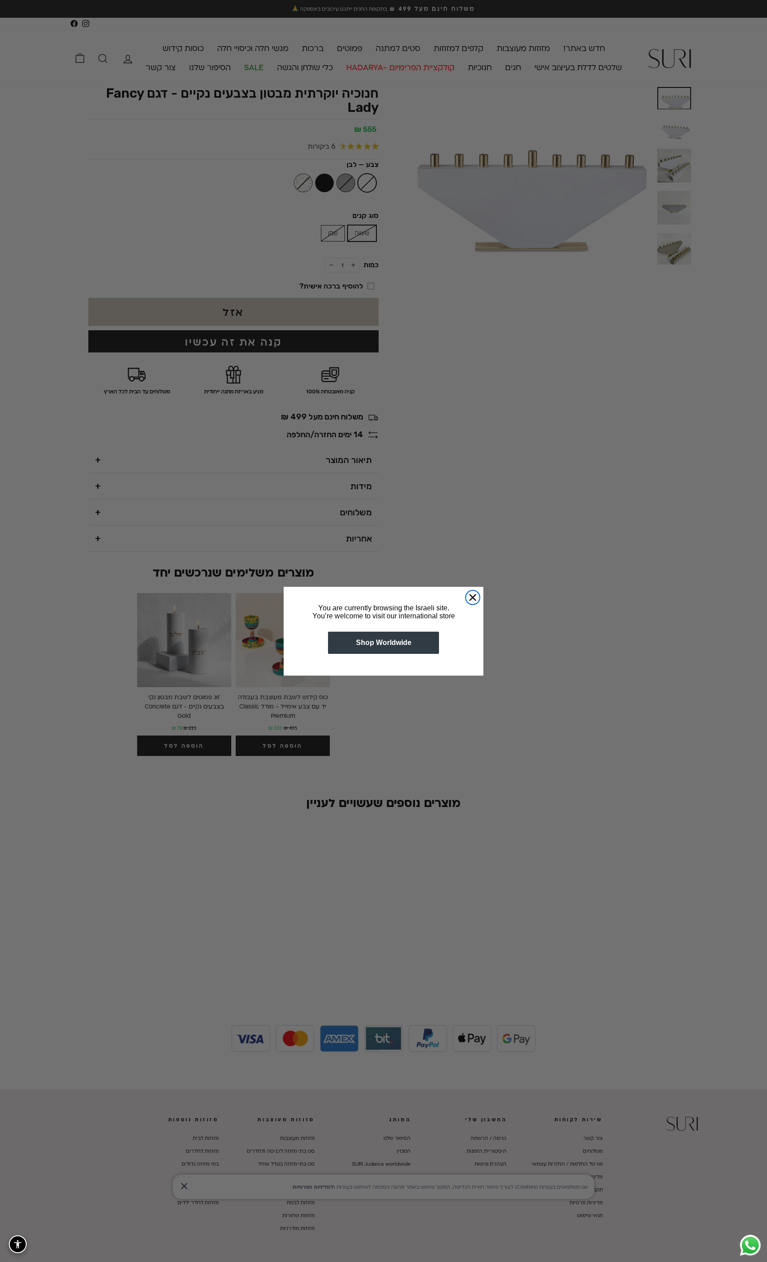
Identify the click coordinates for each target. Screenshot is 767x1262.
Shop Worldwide (383, 642)
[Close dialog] (473, 597)
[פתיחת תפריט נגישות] (18, 1244)
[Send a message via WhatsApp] (750, 1245)
